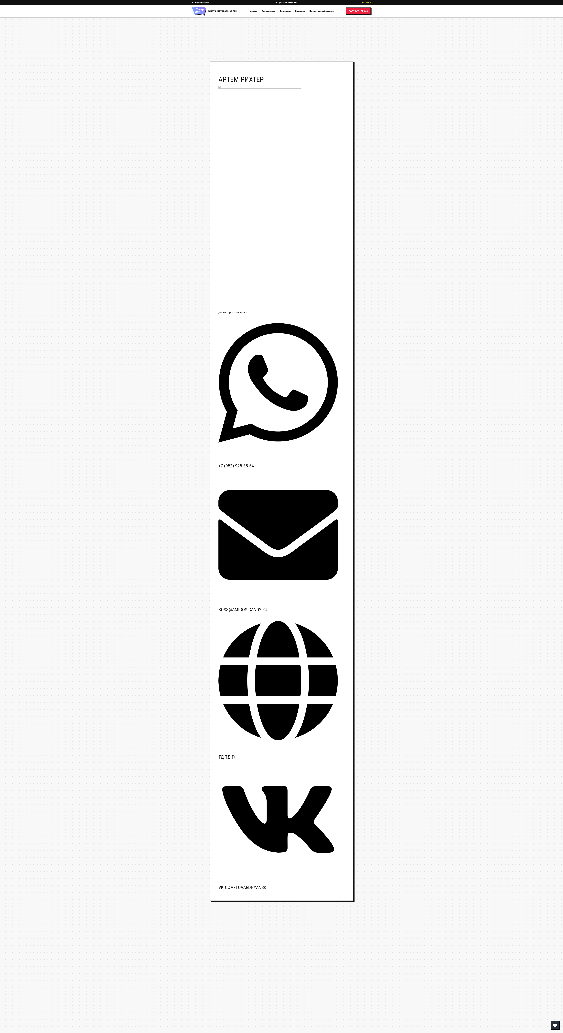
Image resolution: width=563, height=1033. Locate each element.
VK (363, 2)
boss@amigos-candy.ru (242, 609)
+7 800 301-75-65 (201, 2)
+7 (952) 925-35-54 (236, 466)
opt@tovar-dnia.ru (286, 2)
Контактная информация (322, 11)
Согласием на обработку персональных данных (341, 995)
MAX (368, 2)
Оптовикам (285, 11)
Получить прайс (358, 11)
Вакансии (300, 11)
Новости (253, 11)
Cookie (294, 1014)
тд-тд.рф (227, 757)
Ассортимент (268, 11)
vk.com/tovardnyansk (242, 887)
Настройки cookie (208, 1018)
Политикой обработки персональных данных (341, 993)
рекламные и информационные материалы (340, 1008)
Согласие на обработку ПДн (228, 1014)
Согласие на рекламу (269, 1014)
